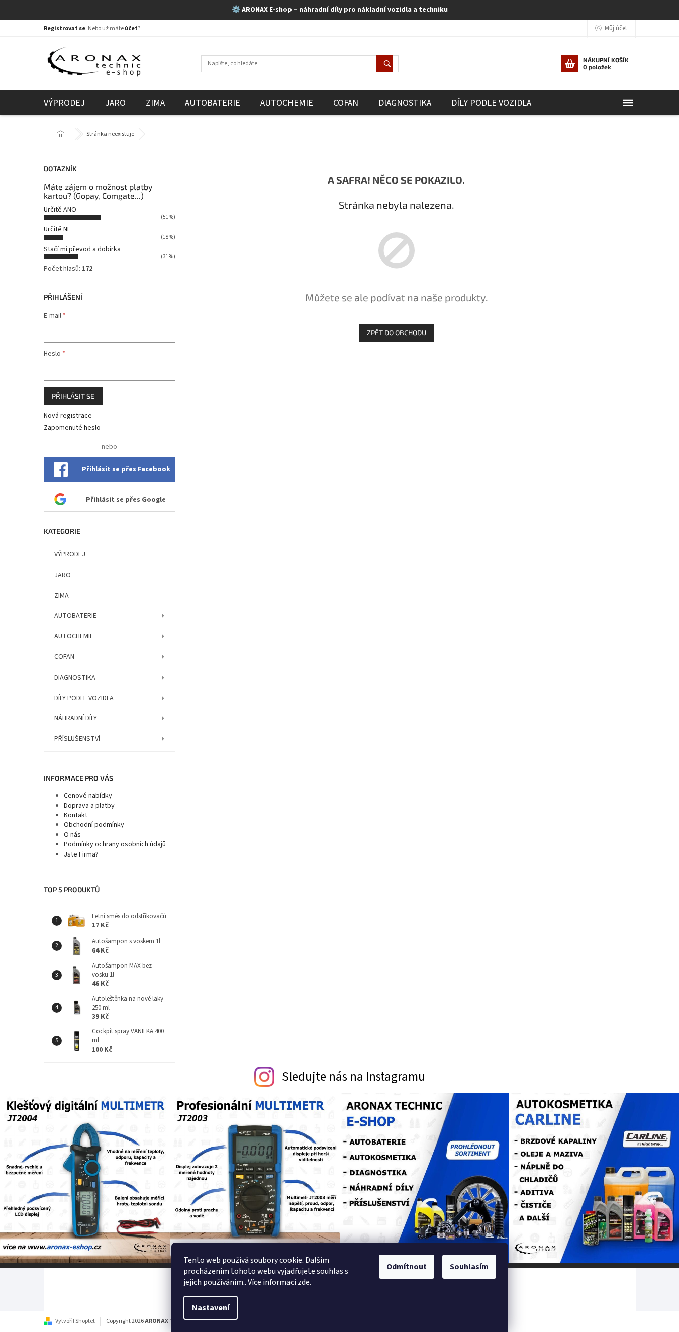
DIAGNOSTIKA (74, 678)
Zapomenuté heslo (72, 428)
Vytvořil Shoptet (75, 1321)
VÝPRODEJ (69, 554)
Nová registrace (68, 416)
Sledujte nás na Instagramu (353, 1077)
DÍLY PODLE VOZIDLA (84, 698)
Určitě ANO (60, 210)
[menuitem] (64, 102)
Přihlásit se (73, 396)
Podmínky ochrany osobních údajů (115, 844)
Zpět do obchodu (396, 332)
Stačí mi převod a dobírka (82, 249)
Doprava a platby (89, 806)
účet (131, 28)
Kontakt (75, 815)
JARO (62, 575)
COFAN (64, 657)
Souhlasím (469, 1266)
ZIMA (61, 596)
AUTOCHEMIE (73, 636)
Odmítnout (406, 1266)
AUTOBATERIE (75, 616)
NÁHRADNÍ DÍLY (75, 718)
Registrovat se (64, 28)
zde (304, 1282)
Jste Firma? (81, 854)
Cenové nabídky (88, 796)
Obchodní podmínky (94, 825)
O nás (72, 835)
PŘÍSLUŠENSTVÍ (77, 739)
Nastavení (210, 1307)
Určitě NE (57, 229)
